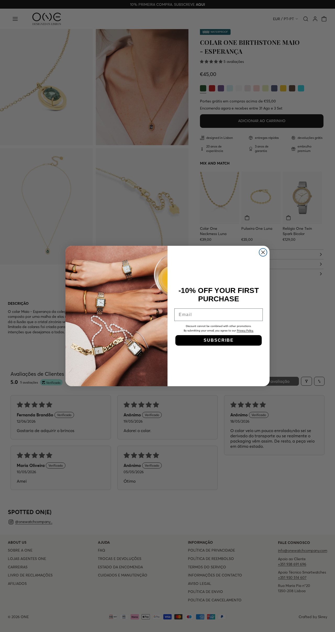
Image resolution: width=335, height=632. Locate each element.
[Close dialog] (263, 252)
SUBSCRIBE (219, 340)
